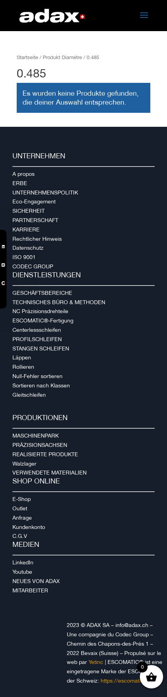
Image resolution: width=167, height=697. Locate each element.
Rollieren (23, 367)
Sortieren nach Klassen (41, 385)
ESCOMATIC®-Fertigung (42, 320)
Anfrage (22, 518)
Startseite (27, 57)
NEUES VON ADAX (36, 581)
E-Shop (21, 499)
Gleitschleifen (29, 395)
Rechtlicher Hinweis (37, 239)
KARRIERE (26, 229)
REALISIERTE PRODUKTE (45, 454)
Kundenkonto (28, 527)
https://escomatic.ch (126, 681)
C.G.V (19, 536)
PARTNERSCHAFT (35, 220)
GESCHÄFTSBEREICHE (42, 293)
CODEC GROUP (32, 266)
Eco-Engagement (34, 201)
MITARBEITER (30, 590)
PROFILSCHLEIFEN (37, 339)
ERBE (19, 183)
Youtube (22, 572)
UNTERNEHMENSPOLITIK (45, 192)
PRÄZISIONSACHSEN (39, 445)
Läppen (21, 357)
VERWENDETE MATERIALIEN (49, 472)
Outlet (19, 508)
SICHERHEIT (28, 211)
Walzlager (24, 464)
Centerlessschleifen (36, 330)
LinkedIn (22, 562)
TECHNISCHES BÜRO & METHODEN (58, 302)
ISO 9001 (24, 257)
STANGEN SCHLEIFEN (40, 348)
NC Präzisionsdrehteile (40, 311)
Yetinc (96, 662)
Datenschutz (27, 248)
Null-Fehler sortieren (37, 376)
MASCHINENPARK (35, 436)
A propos (23, 174)
